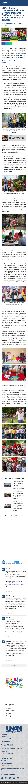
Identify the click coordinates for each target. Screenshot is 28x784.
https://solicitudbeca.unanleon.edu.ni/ (15, 584)
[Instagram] (6, 778)
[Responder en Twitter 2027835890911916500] (6, 660)
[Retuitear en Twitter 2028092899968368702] (9, 613)
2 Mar (21, 569)
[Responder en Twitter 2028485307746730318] (6, 591)
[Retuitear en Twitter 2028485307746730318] (9, 591)
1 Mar (21, 596)
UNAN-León (9, 569)
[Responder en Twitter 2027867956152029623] (6, 637)
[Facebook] (2, 778)
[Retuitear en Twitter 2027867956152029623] (9, 637)
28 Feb (21, 617)
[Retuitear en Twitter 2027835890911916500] (9, 660)
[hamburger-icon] (25, 3)
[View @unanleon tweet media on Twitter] (7, 586)
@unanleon (15, 569)
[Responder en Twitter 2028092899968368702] (6, 613)
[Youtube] (14, 778)
